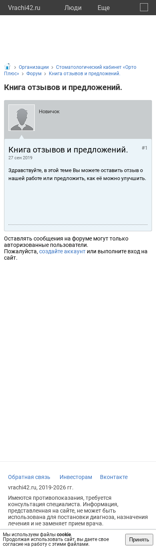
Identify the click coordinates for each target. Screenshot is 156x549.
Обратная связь (29, 477)
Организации (34, 67)
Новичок (49, 111)
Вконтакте (114, 477)
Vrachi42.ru (24, 8)
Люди (73, 8)
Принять (139, 540)
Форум (34, 73)
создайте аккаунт (62, 251)
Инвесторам (76, 477)
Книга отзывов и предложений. (84, 73)
